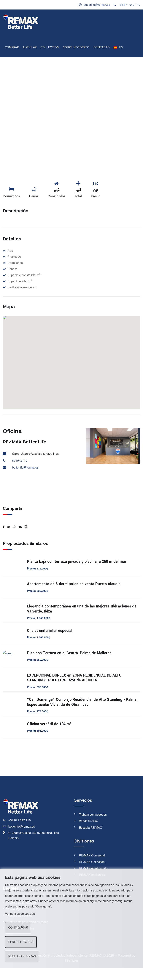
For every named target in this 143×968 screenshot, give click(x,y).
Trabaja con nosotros (93, 814)
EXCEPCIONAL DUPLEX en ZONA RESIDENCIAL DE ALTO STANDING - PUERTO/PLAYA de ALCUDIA (74, 678)
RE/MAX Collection (92, 862)
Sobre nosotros (76, 47)
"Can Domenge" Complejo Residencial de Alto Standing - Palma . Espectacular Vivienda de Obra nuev (83, 702)
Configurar (18, 927)
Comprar (12, 47)
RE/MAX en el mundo (93, 868)
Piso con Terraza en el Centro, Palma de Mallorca (69, 653)
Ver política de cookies (20, 913)
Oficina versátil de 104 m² (49, 724)
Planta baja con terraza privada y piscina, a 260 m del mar (76, 561)
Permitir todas (21, 942)
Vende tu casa (88, 821)
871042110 (19, 460)
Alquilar (30, 47)
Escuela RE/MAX (90, 827)
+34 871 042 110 (129, 4)
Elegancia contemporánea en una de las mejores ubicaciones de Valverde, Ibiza (81, 609)
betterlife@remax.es (97, 4)
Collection (50, 47)
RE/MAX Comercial (92, 855)
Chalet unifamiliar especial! (50, 630)
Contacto (101, 47)
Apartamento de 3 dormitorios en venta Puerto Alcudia (73, 584)
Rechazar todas (22, 956)
